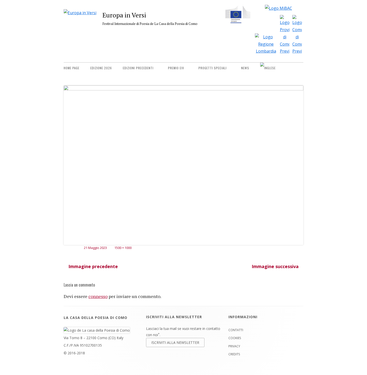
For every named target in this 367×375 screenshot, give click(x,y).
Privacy (234, 346)
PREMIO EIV (176, 68)
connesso (98, 296)
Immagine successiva (275, 266)
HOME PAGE (71, 68)
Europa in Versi (124, 15)
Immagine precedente (93, 266)
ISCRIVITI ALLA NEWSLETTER (175, 342)
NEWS (245, 68)
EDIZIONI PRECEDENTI (138, 68)
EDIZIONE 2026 (101, 68)
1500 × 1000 (123, 247)
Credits (234, 354)
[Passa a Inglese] (268, 68)
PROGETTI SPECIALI (212, 68)
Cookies (234, 338)
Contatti (235, 330)
